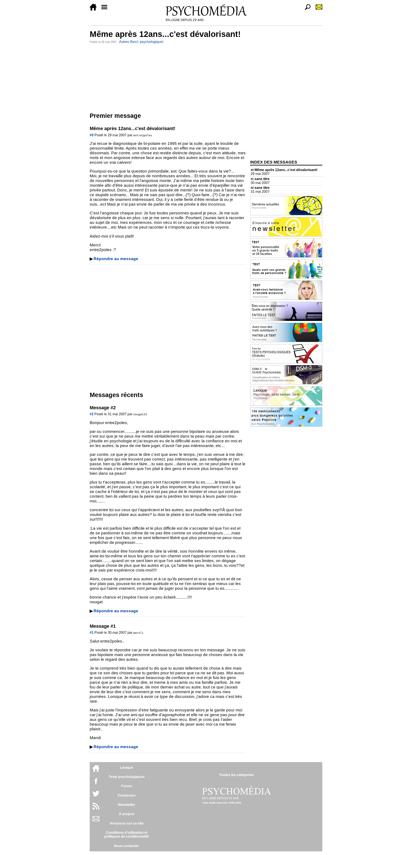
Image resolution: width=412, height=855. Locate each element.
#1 (92, 632)
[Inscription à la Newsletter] (317, 9)
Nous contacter (126, 846)
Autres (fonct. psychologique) (141, 42)
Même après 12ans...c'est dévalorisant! (284, 170)
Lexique (126, 767)
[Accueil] (95, 9)
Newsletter (126, 804)
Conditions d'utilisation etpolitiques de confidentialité (126, 834)
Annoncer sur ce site (127, 823)
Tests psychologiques (127, 777)
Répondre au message (116, 258)
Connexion (127, 795)
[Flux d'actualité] (95, 808)
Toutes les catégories (236, 775)
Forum (126, 786)
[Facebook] (95, 783)
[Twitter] (95, 796)
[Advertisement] (168, 77)
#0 (92, 135)
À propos (126, 814)
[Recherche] (306, 9)
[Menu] (106, 9)
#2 (92, 414)
